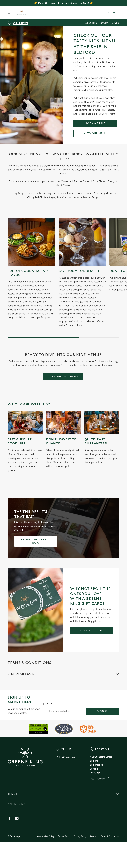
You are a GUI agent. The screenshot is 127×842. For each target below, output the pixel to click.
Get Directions (97, 778)
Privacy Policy (80, 836)
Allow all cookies (103, 455)
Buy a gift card (91, 630)
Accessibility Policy (45, 836)
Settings (112, 444)
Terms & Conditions (110, 836)
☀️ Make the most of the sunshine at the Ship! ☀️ (63, 3)
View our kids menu (63, 376)
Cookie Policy (64, 836)
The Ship (13, 793)
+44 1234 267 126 (65, 756)
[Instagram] (17, 818)
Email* (47, 704)
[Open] (10, 13)
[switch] (48, 432)
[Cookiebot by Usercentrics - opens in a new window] (108, 384)
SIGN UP (102, 711)
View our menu (95, 133)
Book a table (95, 123)
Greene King (16, 804)
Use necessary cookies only (63, 455)
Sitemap (93, 836)
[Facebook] (10, 818)
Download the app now (35, 541)
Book (111, 12)
